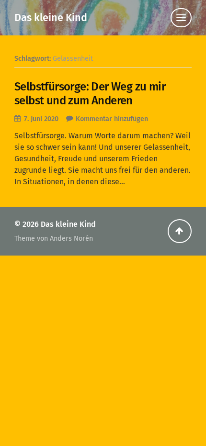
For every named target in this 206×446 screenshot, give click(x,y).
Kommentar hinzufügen (112, 119)
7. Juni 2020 (41, 119)
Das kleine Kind (50, 17)
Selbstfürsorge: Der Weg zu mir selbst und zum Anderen (89, 93)
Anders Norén (71, 238)
